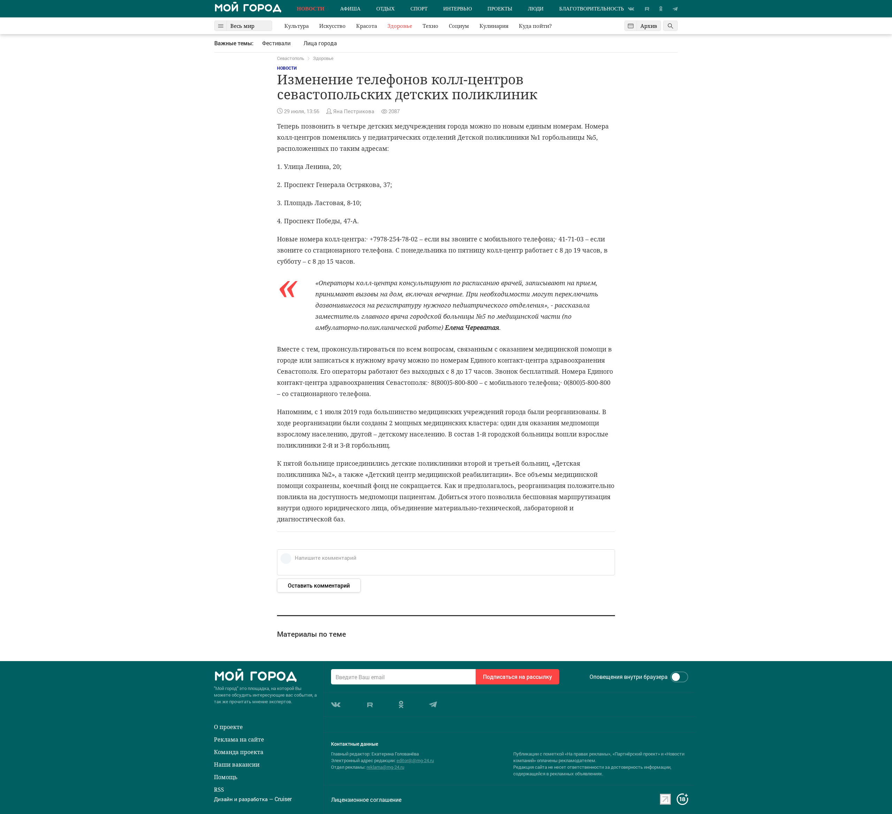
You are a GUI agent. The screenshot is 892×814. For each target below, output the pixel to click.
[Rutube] (646, 8)
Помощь (226, 777)
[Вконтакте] (631, 8)
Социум (459, 26)
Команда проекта (238, 752)
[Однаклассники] (660, 8)
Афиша (350, 8)
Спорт (419, 8)
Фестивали (276, 43)
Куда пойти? (535, 26)
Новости (310, 8)
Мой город (248, 8)
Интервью (457, 8)
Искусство (332, 26)
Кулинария (493, 26)
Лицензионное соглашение (366, 800)
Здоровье (399, 26)
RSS (219, 789)
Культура (296, 26)
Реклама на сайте (239, 739)
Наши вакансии (237, 764)
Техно (430, 26)
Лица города (320, 43)
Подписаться (517, 676)
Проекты (499, 8)
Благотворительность (591, 8)
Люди (536, 8)
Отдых (385, 8)
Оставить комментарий (319, 585)
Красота (366, 26)
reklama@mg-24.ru (385, 767)
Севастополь (290, 58)
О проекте (228, 727)
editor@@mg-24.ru (415, 760)
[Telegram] (675, 9)
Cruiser (283, 799)
